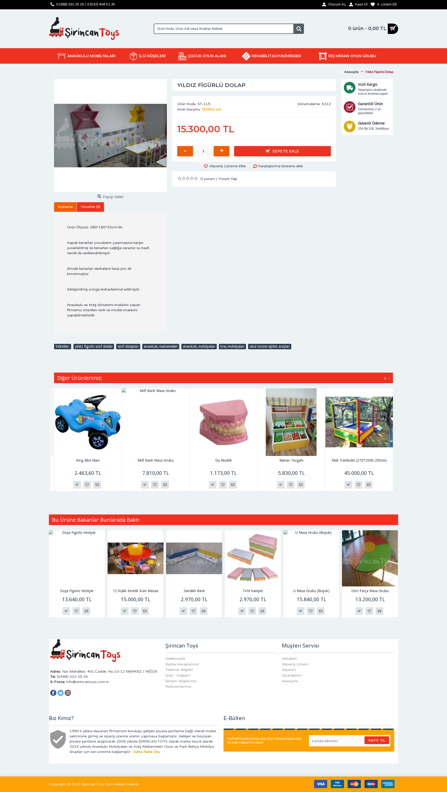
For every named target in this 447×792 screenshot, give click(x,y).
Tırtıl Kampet (253, 591)
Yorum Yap (228, 179)
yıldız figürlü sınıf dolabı (94, 346)
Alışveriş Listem (295, 664)
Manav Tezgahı (291, 460)
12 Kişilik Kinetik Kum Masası (135, 591)
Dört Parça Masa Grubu (370, 591)
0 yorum (207, 179)
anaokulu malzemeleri (161, 346)
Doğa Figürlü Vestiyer (77, 591)
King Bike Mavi (88, 460)
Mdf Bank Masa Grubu (156, 460)
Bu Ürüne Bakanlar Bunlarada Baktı (95, 519)
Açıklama (65, 207)
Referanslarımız (178, 686)
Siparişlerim (291, 675)
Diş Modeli (223, 460)
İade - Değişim (177, 675)
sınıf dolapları (128, 346)
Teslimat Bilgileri (179, 669)
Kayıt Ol (376, 740)
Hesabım (289, 658)
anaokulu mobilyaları (199, 346)
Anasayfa (290, 681)
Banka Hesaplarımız (182, 664)
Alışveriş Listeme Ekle (227, 166)
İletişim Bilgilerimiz (181, 681)
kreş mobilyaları (232, 346)
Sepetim (289, 669)
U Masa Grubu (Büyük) (311, 591)
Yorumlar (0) (90, 207)
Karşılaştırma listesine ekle (280, 166)
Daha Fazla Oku (146, 752)
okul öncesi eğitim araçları (270, 346)
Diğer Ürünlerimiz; (79, 377)
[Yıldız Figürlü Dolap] (110, 135)
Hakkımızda (175, 658)
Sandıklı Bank (194, 591)
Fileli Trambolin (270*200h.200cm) (359, 460)
